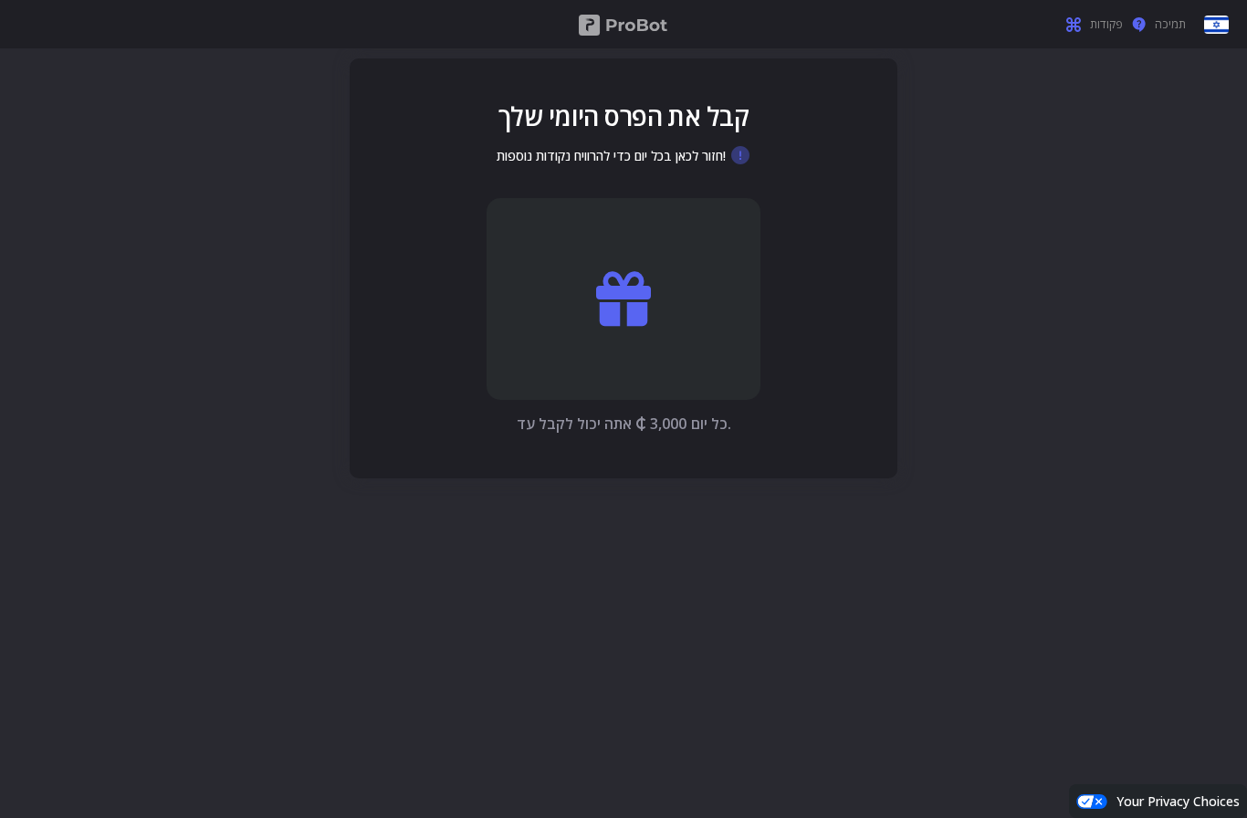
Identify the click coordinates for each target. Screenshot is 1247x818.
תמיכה (1170, 24)
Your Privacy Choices (1178, 801)
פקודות (1106, 24)
